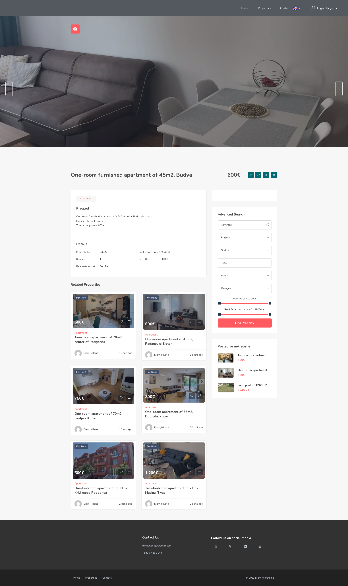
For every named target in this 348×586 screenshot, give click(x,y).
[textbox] (245, 237)
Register (331, 8)
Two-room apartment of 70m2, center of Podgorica (98, 339)
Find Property (244, 323)
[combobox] (245, 237)
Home (245, 8)
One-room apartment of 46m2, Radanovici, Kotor (169, 341)
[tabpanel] (174, 88)
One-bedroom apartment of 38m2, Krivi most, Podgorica (101, 490)
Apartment (86, 198)
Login (321, 8)
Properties (264, 8)
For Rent (105, 266)
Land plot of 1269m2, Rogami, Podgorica (253, 387)
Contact (285, 8)
